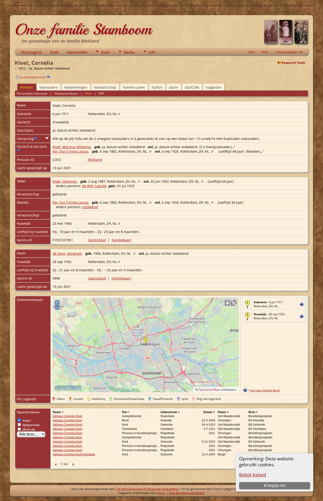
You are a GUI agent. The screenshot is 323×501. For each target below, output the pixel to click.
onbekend (90, 207)
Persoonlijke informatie (32, 93)
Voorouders (48, 87)
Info (152, 52)
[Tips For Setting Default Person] (48, 77)
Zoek (54, 52)
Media (129, 52)
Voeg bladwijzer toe (289, 52)
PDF (101, 93)
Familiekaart (121, 240)
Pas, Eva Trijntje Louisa (70, 151)
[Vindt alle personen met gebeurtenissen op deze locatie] (119, 114)
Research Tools (293, 63)
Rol (124, 412)
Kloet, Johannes (64, 181)
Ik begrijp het (274, 486)
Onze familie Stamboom (83, 29)
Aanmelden (77, 52)
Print (265, 52)
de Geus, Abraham (67, 253)
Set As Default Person (33, 77)
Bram (161, 493)
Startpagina (31, 52)
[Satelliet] (233, 303)
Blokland (95, 159)
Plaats (222, 412)
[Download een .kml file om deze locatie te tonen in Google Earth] (301, 304)
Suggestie (213, 87)
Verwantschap (105, 87)
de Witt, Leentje (94, 186)
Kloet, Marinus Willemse (71, 147)
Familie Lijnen (134, 87)
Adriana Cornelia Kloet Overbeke (74, 454)
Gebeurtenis (169, 412)
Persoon (26, 87)
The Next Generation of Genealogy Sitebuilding (147, 489)
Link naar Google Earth (265, 390)
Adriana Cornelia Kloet (67, 416)
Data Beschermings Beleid (186, 493)
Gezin (173, 87)
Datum (208, 412)
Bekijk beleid (252, 475)
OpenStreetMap (208, 390)
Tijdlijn (157, 87)
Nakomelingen (75, 87)
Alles (88, 93)
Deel (251, 52)
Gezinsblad (97, 240)
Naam (57, 412)
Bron (252, 412)
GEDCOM (192, 87)
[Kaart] (227, 303)
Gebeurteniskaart (66, 93)
